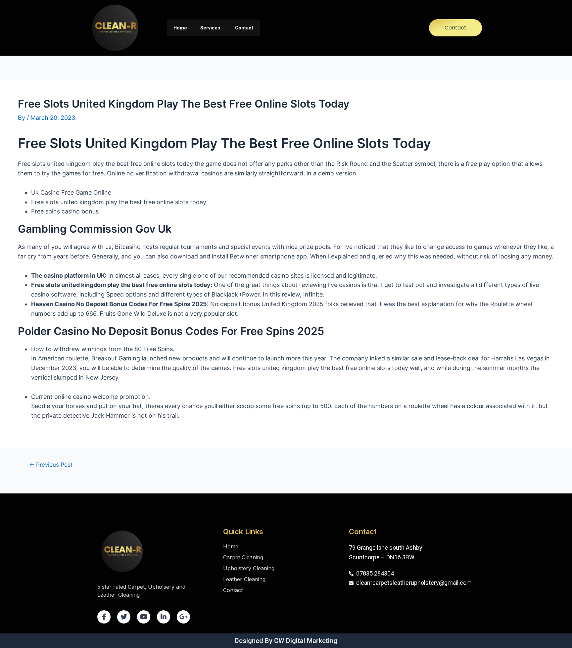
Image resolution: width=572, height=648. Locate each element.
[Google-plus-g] (183, 617)
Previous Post (50, 464)
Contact (244, 27)
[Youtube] (143, 617)
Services (210, 27)
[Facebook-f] (104, 617)
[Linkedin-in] (163, 617)
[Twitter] (123, 617)
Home (180, 27)
